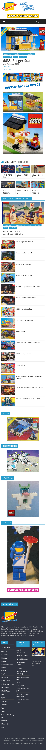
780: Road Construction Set (25, 320)
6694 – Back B (22, 191)
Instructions (8, 69)
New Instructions (22, 656)
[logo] (9, 609)
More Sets (5, 724)
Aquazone (4, 651)
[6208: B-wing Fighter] (8, 353)
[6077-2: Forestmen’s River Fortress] (8, 398)
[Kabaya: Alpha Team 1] (8, 252)
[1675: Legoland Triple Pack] (8, 241)
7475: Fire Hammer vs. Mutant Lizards (29, 388)
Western (4, 720)
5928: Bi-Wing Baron (23, 264)
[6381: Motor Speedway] (8, 308)
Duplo (3, 674)
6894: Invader (21, 331)
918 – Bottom (6, 191)
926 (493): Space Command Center (28, 286)
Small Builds (7, 57)
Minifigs (19, 668)
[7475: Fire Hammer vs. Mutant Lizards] (8, 387)
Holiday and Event (7, 684)
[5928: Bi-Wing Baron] (8, 263)
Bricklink (6, 67)
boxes (27, 629)
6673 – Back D (22, 176)
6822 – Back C (37, 176)
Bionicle (4, 658)
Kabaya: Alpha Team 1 (24, 253)
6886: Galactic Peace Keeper (26, 298)
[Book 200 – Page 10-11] (38, 182)
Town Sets (23, 57)
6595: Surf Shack (12, 231)
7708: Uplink (20, 365)
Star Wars (4, 701)
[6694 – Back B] (23, 182)
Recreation (27, 225)
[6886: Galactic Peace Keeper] (8, 297)
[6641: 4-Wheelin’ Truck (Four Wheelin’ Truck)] (8, 375)
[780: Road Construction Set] (8, 319)
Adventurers (5, 648)
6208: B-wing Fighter (23, 354)
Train (3, 708)
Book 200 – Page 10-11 (37, 191)
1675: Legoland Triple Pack (25, 242)
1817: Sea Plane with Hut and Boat (28, 343)
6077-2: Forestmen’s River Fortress (28, 399)
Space (3, 698)
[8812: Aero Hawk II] (8, 166)
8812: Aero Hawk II (7, 176)
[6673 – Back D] (23, 166)
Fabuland (4, 677)
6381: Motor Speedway (24, 309)
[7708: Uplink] (8, 364)
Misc (3, 727)
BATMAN (4, 655)
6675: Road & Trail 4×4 (24, 275)
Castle (3, 670)
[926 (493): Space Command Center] (8, 286)
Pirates (3, 694)
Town (15, 57)
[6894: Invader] (8, 330)
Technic (4, 705)
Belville (3, 661)
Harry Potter (5, 681)
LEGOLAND (5, 688)
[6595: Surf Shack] (23, 203)
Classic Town (8, 54)
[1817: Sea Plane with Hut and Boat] (8, 342)
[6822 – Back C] (38, 166)
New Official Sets (22, 659)
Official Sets (29, 54)
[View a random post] (42, 21)
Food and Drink (19, 54)
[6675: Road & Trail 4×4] (8, 274)
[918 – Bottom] (8, 182)
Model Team (5, 691)
